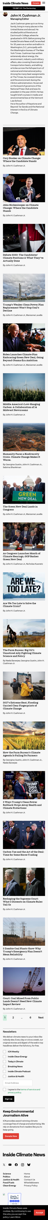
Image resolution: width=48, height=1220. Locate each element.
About (27, 1176)
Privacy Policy (31, 1185)
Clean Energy (9, 1185)
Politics (6, 1176)
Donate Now (11, 1136)
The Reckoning (24, 8)
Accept (39, 1212)
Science (7, 1173)
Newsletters (9, 1031)
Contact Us (29, 1179)
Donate (36, 3)
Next (41, 1017)
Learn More (14, 1217)
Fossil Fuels (8, 1182)
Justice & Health (11, 1179)
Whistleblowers (31, 1182)
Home (27, 1173)
